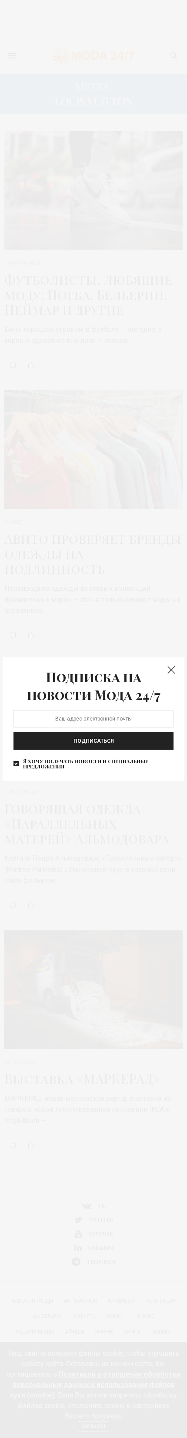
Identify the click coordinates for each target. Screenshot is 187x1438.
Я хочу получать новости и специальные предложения (85, 763)
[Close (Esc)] (171, 670)
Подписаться (93, 741)
